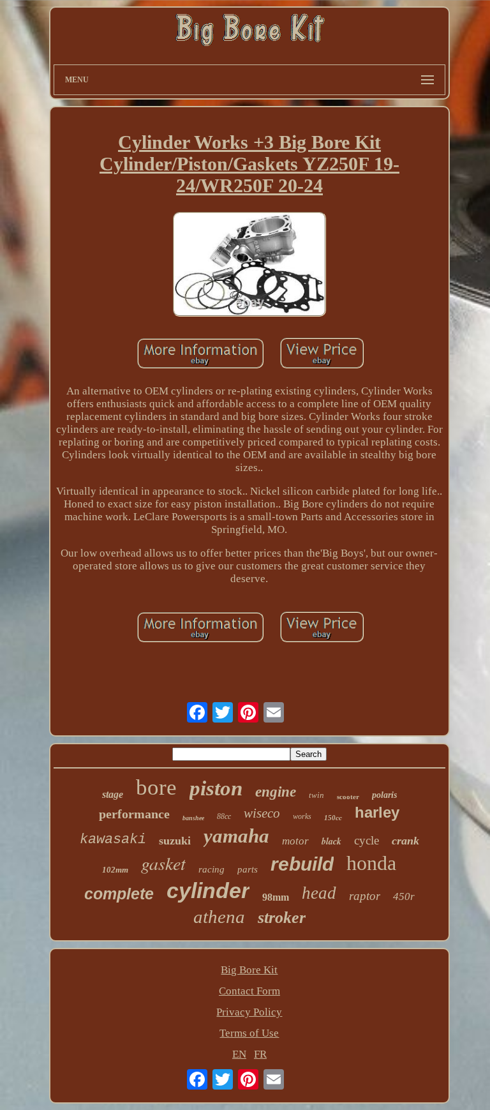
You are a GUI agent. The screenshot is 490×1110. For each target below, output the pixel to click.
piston (215, 788)
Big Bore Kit (249, 970)
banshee (193, 817)
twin (316, 795)
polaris (384, 795)
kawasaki (113, 840)
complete (119, 894)
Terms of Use (249, 1033)
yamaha (236, 836)
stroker (282, 917)
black (331, 841)
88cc (224, 816)
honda (371, 862)
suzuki (175, 840)
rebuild (302, 863)
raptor (364, 896)
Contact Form (249, 991)
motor (295, 841)
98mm (275, 897)
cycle (366, 840)
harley (377, 812)
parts (247, 869)
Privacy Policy (249, 1012)
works (302, 816)
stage (112, 794)
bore (156, 787)
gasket (163, 863)
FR (260, 1054)
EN (239, 1054)
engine (275, 792)
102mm (115, 869)
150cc (333, 817)
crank (405, 840)
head (319, 893)
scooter (348, 796)
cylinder (208, 890)
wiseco (262, 813)
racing (211, 869)
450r (404, 896)
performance (134, 814)
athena (219, 916)
